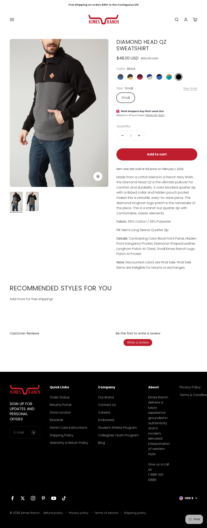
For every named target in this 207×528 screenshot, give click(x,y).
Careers (104, 412)
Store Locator (60, 412)
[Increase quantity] (139, 135)
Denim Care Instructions (68, 427)
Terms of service (106, 513)
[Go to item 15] (32, 202)
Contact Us (107, 404)
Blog (101, 442)
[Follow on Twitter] (22, 498)
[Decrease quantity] (122, 135)
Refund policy (53, 513)
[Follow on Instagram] (33, 498)
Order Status (60, 397)
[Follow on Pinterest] (43, 498)
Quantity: (123, 126)
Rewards (56, 420)
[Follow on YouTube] (53, 498)
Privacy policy (79, 513)
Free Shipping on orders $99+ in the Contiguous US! (104, 4)
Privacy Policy (190, 387)
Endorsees (106, 420)
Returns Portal (60, 404)
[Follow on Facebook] (12, 498)
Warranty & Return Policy (69, 442)
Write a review (138, 342)
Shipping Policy (61, 435)
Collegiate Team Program (118, 435)
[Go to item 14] (16, 202)
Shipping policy (135, 513)
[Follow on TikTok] (64, 498)
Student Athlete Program (117, 427)
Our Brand (106, 397)
